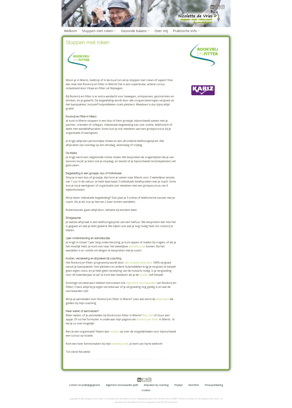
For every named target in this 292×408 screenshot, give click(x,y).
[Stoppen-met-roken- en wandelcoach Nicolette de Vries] (199, 23)
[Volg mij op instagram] (223, 7)
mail (150, 315)
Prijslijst (178, 385)
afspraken (162, 299)
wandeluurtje (137, 246)
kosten (143, 275)
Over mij (161, 31)
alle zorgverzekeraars (138, 262)
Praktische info (185, 31)
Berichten (193, 385)
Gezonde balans (134, 31)
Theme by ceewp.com (188, 398)
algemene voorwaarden (141, 283)
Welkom (70, 31)
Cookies (146, 390)
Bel (145, 315)
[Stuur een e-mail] (217, 7)
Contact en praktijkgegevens (84, 385)
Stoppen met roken (97, 31)
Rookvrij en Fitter (147, 319)
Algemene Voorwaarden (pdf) (122, 385)
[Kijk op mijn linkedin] (212, 7)
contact (114, 331)
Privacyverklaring (214, 385)
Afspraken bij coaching (156, 385)
